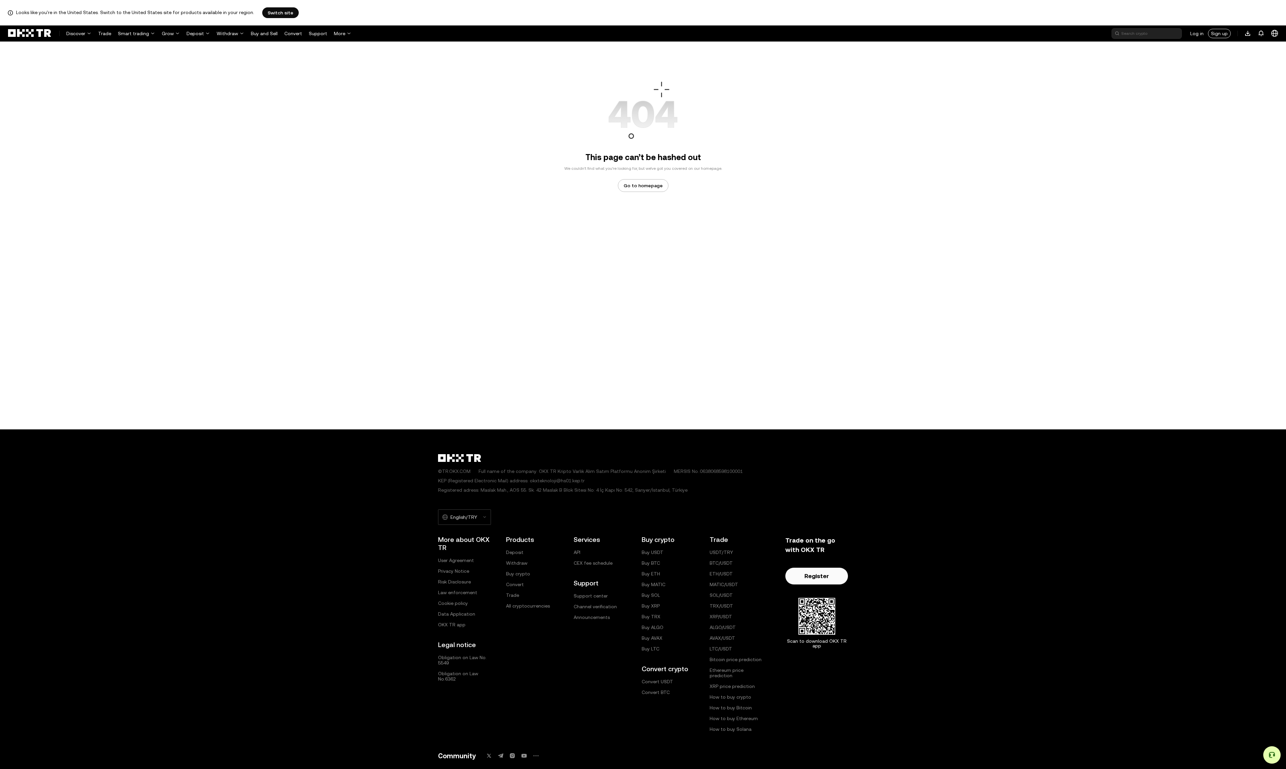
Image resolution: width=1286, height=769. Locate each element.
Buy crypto (518, 573)
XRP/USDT (721, 616)
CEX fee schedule (593, 563)
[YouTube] (524, 756)
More (339, 33)
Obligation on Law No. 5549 (462, 660)
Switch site (280, 12)
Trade (104, 33)
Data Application (456, 614)
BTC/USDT (721, 563)
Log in (1197, 33)
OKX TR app (452, 624)
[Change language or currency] (1274, 33)
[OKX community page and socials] (536, 756)
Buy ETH (651, 573)
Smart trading (133, 33)
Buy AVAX (652, 638)
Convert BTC (656, 692)
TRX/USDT (721, 606)
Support (318, 33)
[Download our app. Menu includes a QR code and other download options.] (1247, 33)
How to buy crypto (730, 697)
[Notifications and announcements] (1261, 33)
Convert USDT (657, 681)
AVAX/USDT (722, 638)
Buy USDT (652, 552)
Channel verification (595, 606)
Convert (293, 33)
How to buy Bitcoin (731, 707)
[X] (489, 756)
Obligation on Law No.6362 (458, 676)
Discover (75, 33)
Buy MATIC (653, 584)
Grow (168, 33)
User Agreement (456, 560)
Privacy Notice (453, 571)
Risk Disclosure (454, 581)
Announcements (592, 617)
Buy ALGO (652, 627)
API (577, 552)
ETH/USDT (721, 573)
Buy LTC (650, 648)
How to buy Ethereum (734, 718)
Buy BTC (651, 563)
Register (816, 575)
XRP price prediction (732, 686)
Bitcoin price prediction (736, 659)
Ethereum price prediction (726, 673)
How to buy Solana (731, 729)
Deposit (195, 33)
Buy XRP (651, 606)
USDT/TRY (721, 552)
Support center (591, 596)
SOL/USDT (721, 595)
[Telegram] (501, 756)
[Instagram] (512, 756)
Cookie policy (453, 603)
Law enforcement (457, 592)
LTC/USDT (721, 648)
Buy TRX (651, 616)
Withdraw (227, 33)
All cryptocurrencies (528, 606)
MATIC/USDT (724, 584)
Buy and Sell (264, 33)
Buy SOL (651, 595)
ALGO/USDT (723, 627)
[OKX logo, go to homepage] (29, 33)
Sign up (1219, 33)
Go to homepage (643, 185)
